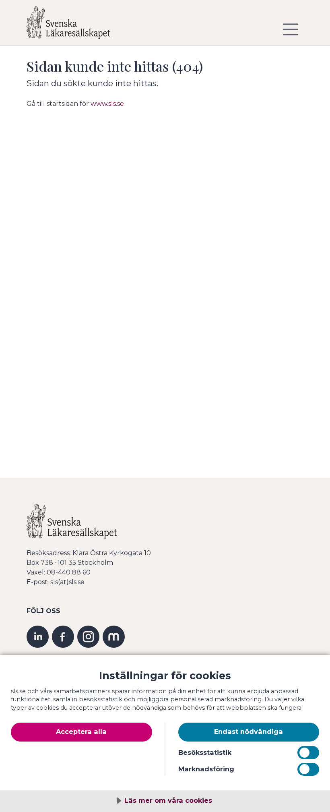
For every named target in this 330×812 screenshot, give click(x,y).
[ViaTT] (114, 636)
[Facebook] (63, 636)
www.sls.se (107, 103)
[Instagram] (88, 636)
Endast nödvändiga (248, 731)
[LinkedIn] (38, 636)
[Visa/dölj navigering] (290, 29)
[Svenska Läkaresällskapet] (75, 25)
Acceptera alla (81, 731)
